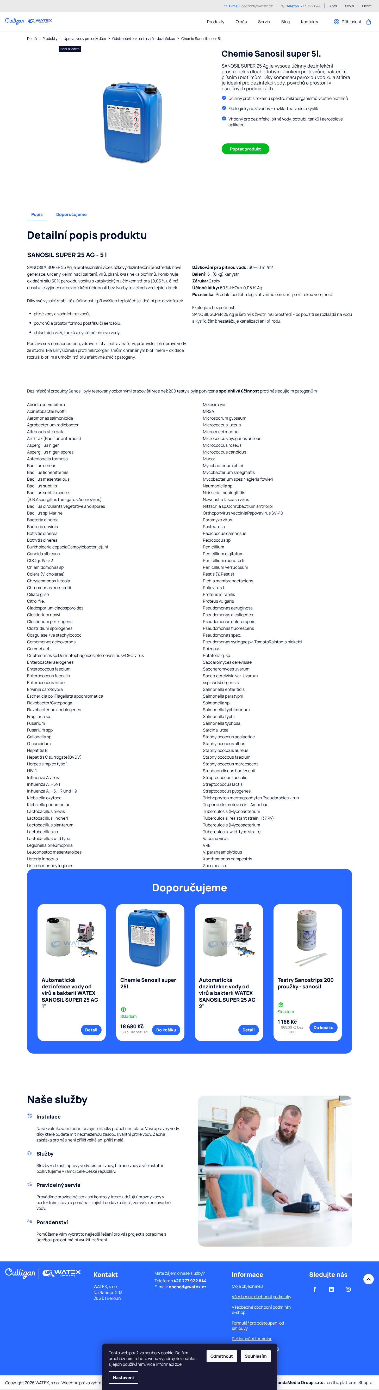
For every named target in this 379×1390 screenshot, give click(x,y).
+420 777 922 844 (189, 1281)
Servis (349, 6)
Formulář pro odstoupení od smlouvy (258, 1325)
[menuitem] (215, 22)
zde (178, 1364)
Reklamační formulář (252, 1338)
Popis (37, 214)
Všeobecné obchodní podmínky (261, 1296)
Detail (91, 1030)
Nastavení (123, 1377)
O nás (333, 6)
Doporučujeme (71, 214)
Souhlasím (256, 1356)
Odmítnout (221, 1356)
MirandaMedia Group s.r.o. (298, 1382)
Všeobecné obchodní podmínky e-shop (261, 1309)
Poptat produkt (245, 149)
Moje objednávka (248, 1286)
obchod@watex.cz (251, 5)
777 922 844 (303, 5)
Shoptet (366, 1382)
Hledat (367, 6)
